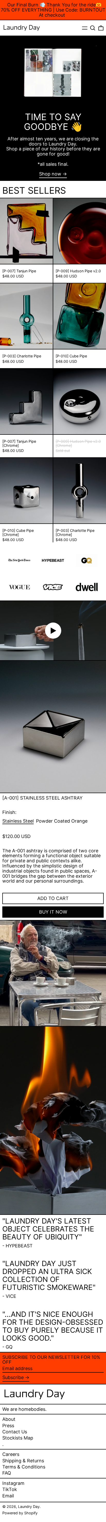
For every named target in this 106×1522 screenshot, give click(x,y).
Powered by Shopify (20, 1513)
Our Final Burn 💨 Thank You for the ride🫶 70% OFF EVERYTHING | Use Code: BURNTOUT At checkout (53, 10)
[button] (93, 28)
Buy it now (53, 912)
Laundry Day (29, 1506)
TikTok (9, 1489)
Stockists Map (17, 1438)
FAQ (6, 1473)
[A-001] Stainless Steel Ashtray (42, 798)
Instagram (13, 1483)
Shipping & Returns (23, 1460)
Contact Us (14, 1431)
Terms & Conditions (23, 1466)
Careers (10, 1454)
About (8, 1419)
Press (8, 1425)
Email (8, 1495)
